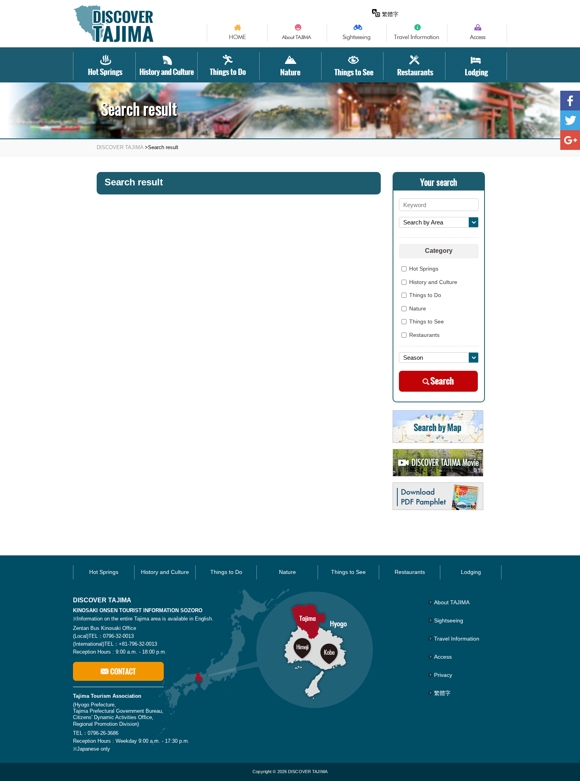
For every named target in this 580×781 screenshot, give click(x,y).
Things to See (426, 322)
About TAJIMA (452, 602)
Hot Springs (423, 269)
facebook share (570, 100)
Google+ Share (570, 140)
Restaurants (424, 335)
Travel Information (456, 638)
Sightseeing (448, 620)
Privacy (443, 675)
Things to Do (425, 295)
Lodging (471, 572)
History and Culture (433, 282)
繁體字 (390, 14)
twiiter (570, 120)
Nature (417, 309)
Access (443, 657)
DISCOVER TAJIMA (120, 147)
